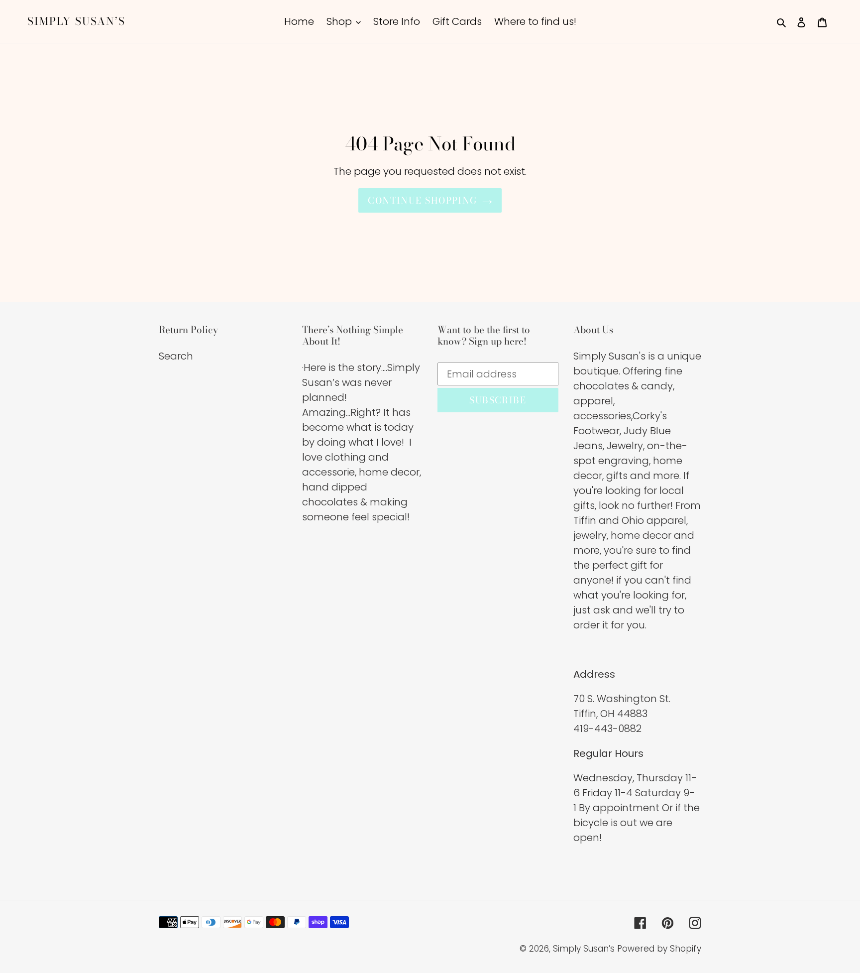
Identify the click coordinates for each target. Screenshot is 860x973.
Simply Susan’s (76, 21)
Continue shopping (422, 200)
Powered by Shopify (659, 949)
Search (176, 356)
